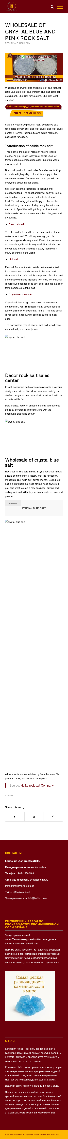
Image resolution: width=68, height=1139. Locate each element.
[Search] (50, 6)
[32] (34, 67)
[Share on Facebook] (14, 816)
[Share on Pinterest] (53, 816)
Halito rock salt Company (37, 785)
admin (11, 795)
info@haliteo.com (37, 898)
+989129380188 (25, 873)
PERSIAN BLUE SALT (34, 508)
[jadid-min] (28, 6)
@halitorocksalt (25, 885)
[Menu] (58, 6)
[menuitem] (50, 6)
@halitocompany (39, 879)
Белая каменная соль (17, 43)
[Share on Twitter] (34, 816)
